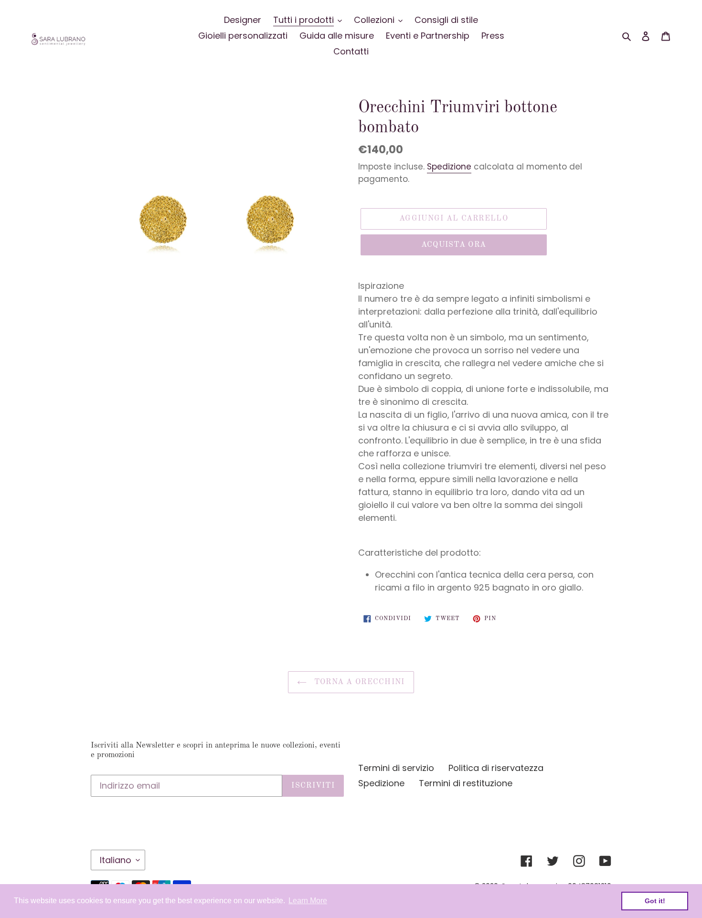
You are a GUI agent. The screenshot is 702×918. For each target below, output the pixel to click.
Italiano (115, 860)
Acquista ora (453, 245)
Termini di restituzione (465, 783)
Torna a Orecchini (357, 682)
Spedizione (449, 166)
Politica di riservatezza (495, 768)
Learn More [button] (307, 901)
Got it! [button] (655, 901)
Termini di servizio (396, 768)
